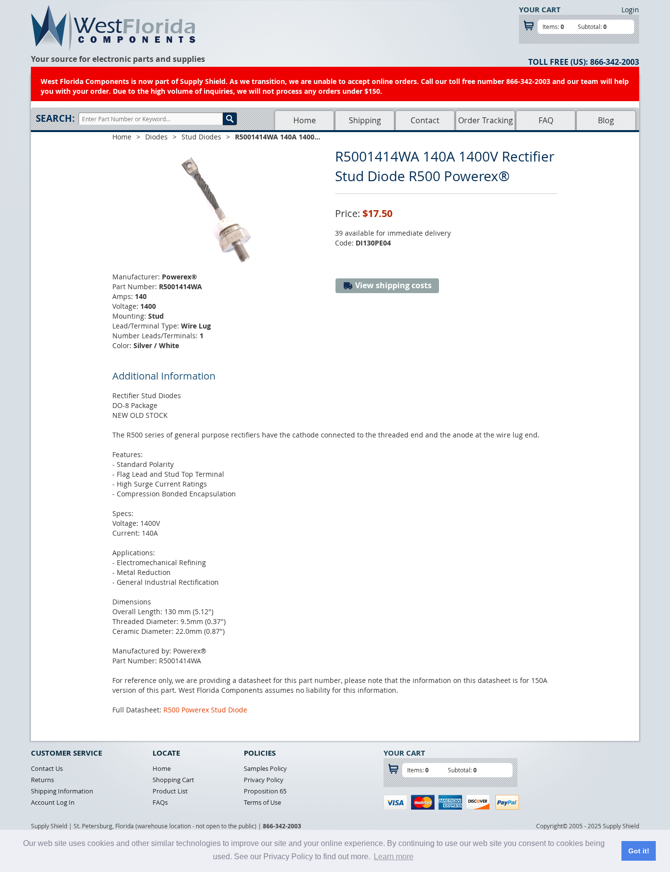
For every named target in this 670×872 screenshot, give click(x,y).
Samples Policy (265, 768)
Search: (55, 118)
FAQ (546, 120)
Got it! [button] (638, 851)
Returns (42, 779)
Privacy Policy (263, 779)
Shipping (365, 120)
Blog (606, 120)
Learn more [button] (393, 856)
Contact (425, 120)
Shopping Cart (173, 779)
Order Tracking (485, 120)
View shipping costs (392, 285)
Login (630, 9)
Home (304, 120)
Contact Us (47, 768)
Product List (170, 791)
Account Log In (53, 802)
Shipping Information (62, 791)
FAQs (160, 802)
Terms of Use (262, 802)
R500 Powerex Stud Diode (205, 709)
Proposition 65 (265, 791)
